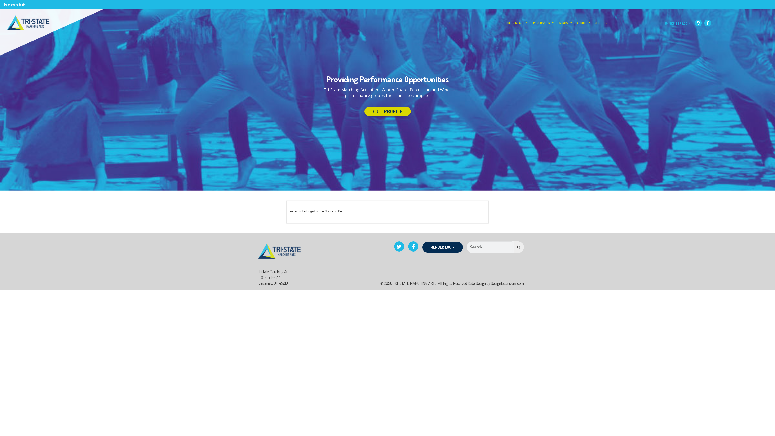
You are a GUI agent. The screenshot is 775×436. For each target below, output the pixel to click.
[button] (387, 111)
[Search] (519, 247)
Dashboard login (14, 4)
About (581, 23)
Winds (563, 23)
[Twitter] (399, 246)
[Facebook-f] (707, 23)
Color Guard (515, 23)
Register (601, 23)
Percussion (541, 23)
